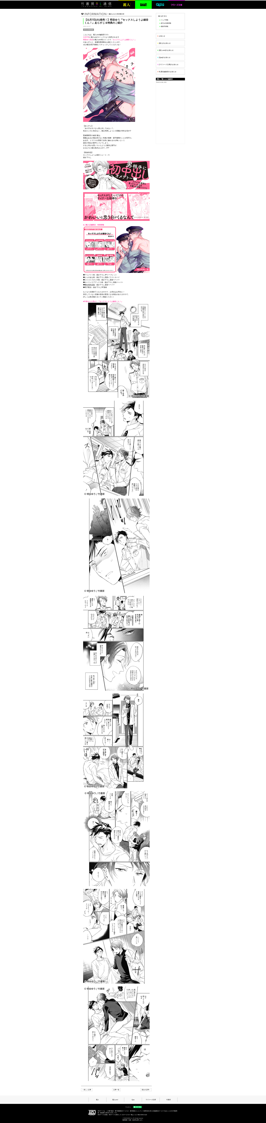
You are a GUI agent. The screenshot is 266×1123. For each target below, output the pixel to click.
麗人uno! (115, 1099)
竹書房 (168, 1099)
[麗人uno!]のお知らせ (166, 50)
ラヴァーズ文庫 (151, 1099)
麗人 (97, 1099)
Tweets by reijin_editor (161, 82)
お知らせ (162, 36)
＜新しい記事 (86, 1089)
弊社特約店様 (90, 285)
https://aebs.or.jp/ (142, 1114)
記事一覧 (116, 1089)
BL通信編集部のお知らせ (167, 72)
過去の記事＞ (146, 1089)
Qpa (133, 1099)
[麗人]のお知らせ (165, 43)
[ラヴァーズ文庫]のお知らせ (168, 64)
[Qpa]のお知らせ (164, 57)
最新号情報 (164, 26)
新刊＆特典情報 (88, 29)
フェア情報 (164, 20)
